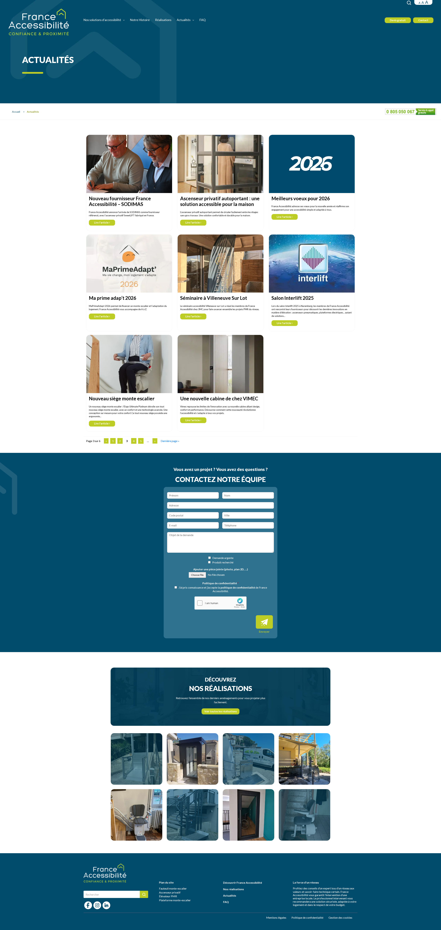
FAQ (202, 20)
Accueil (16, 111)
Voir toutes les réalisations (220, 711)
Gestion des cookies (340, 917)
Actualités (184, 20)
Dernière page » (170, 441)
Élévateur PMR (168, 896)
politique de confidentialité (237, 587)
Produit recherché (222, 562)
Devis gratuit (398, 20)
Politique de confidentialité (220, 583)
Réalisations (163, 20)
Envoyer (264, 631)
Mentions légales (276, 917)
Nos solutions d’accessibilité (102, 20)
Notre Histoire (140, 20)
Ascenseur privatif (170, 892)
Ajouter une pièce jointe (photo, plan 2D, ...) (220, 569)
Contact (423, 20)
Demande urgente (222, 557)
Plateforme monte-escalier (175, 900)
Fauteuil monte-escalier (173, 888)
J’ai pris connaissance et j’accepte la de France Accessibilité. (223, 589)
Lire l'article (101, 222)
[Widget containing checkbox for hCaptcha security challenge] (220, 603)
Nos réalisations (233, 889)
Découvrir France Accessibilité (242, 882)
